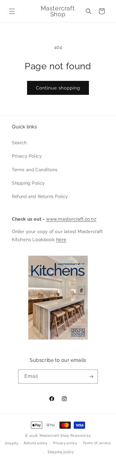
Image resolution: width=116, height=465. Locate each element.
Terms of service (97, 443)
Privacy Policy (27, 156)
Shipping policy (61, 452)
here (61, 239)
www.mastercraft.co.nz (71, 219)
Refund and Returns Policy (40, 196)
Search (19, 142)
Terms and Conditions (35, 169)
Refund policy (36, 443)
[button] (11, 11)
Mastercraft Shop (54, 436)
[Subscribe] (91, 377)
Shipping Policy (28, 183)
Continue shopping (58, 88)
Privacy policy (65, 443)
